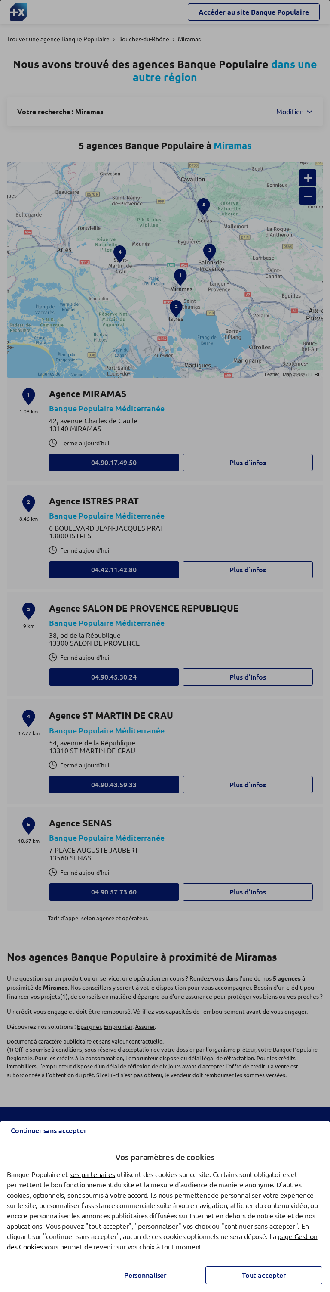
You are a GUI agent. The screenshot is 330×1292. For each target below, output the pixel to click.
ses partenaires (92, 1174)
